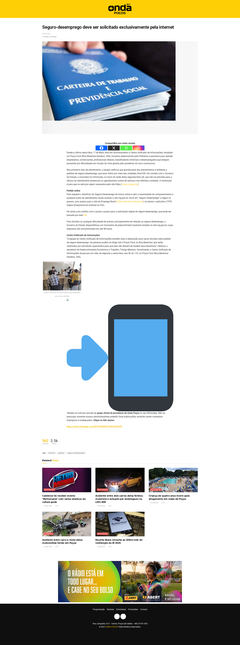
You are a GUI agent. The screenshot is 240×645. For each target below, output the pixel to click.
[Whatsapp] (126, 148)
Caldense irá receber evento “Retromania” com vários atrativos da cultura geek (63, 498)
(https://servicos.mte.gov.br (129, 201)
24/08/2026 (47, 506)
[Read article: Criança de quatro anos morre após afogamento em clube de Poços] (173, 480)
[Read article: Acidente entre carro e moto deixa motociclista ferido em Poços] (66, 524)
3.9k (56, 547)
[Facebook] (101, 148)
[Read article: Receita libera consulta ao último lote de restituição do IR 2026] (119, 524)
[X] (114, 148)
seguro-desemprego (76, 453)
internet (51, 453)
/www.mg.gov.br (130, 184)
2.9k (109, 506)
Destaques (49, 490)
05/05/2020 (46, 34)
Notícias (53, 37)
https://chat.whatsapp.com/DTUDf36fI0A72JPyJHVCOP (94, 426)
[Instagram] (138, 148)
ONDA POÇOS (112, 627)
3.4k (109, 547)
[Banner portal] (120, 581)
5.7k (163, 503)
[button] (195, 9)
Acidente (48, 534)
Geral (46, 37)
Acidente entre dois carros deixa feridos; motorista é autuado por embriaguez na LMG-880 (119, 498)
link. (85, 215)
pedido (61, 453)
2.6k (56, 506)
